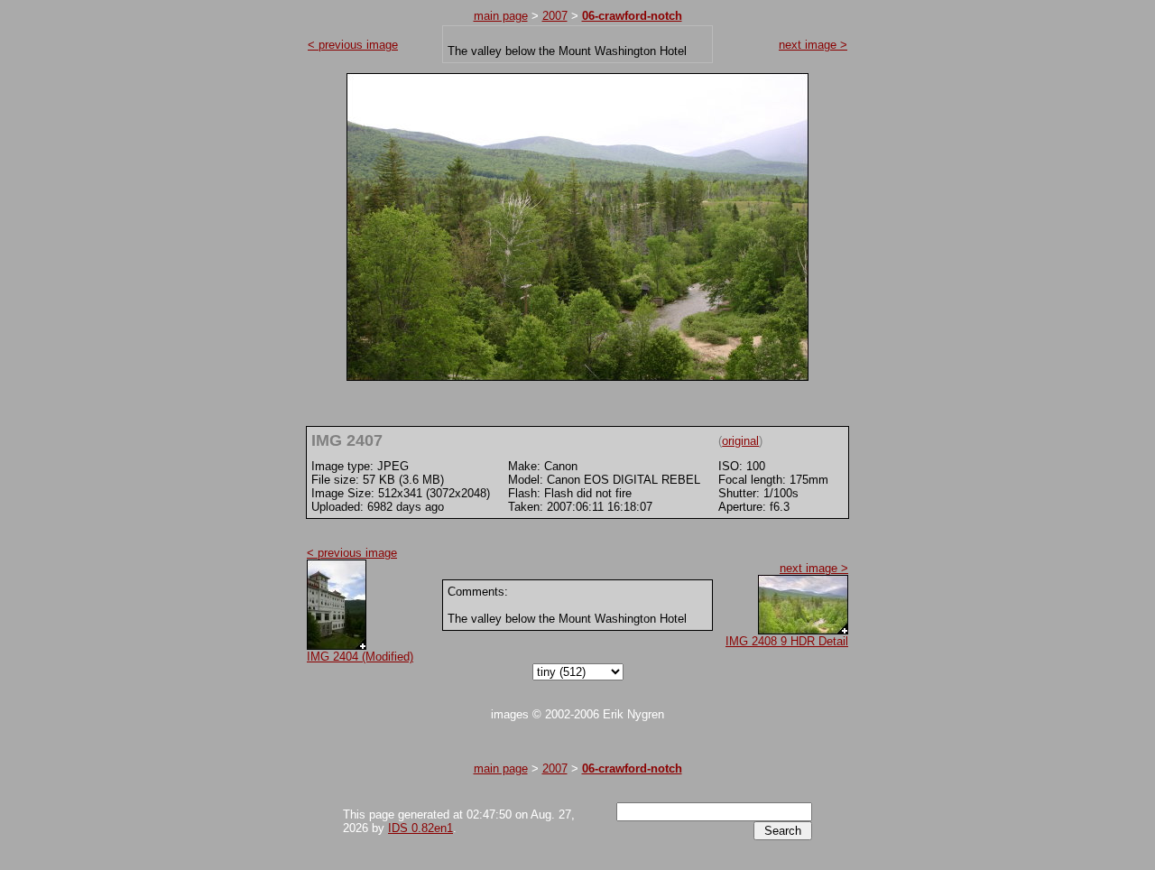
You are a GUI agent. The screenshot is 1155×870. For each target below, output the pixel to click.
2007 (555, 16)
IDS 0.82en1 (420, 828)
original (740, 441)
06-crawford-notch (632, 16)
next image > (813, 44)
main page (501, 16)
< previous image (353, 44)
